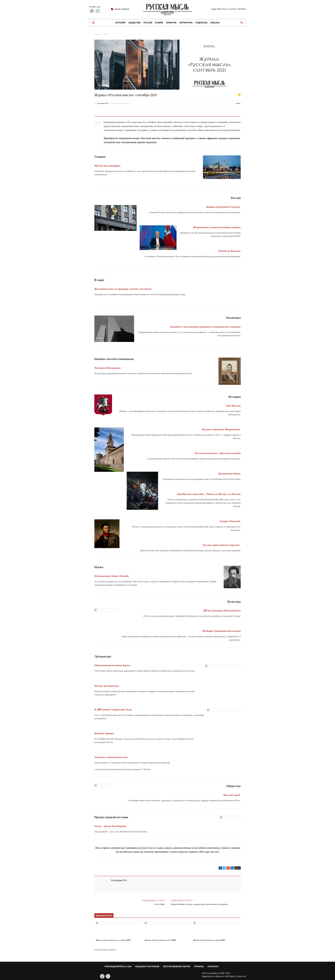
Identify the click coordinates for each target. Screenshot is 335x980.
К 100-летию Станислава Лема (113, 709)
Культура (171, 22)
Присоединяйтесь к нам (118, 966)
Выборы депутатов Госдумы (223, 207)
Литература (186, 22)
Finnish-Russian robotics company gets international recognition (199, 904)
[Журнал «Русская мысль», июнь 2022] (216, 929)
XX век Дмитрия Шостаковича (222, 610)
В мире (159, 22)
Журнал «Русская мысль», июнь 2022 (209, 940)
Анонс (238, 103)
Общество (134, 22)
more (237, 868)
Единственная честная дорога (112, 665)
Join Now (242, 9)
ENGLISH (215, 22)
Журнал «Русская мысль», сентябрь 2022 (113, 940)
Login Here (216, 9)
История (120, 22)
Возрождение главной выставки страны (217, 227)
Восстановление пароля (176, 966)
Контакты (213, 966)
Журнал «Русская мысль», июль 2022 (160, 940)
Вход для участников (147, 966)
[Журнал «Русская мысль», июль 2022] (168, 929)
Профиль (199, 966)
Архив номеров (122, 9)
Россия (148, 22)
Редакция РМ (102, 103)
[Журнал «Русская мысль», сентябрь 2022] (119, 929)
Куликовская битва (229, 473)
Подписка (202, 22)
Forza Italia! (159, 904)
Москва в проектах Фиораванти (221, 429)
